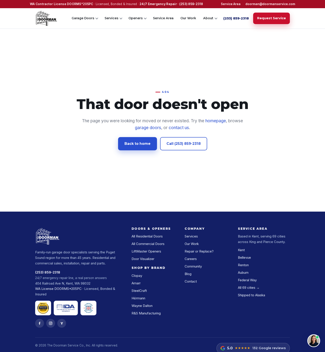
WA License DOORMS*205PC (58, 289)
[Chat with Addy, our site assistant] (313, 340)
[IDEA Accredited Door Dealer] (88, 308)
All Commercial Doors (148, 244)
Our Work (188, 18)
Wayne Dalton (142, 306)
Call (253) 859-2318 (183, 144)
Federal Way (247, 280)
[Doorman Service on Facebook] (39, 323)
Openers (135, 18)
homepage (215, 120)
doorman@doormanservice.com (270, 4)
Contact (191, 281)
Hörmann (138, 298)
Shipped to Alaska (251, 295)
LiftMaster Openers (146, 251)
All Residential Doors (147, 236)
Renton (243, 265)
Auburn (243, 272)
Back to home (137, 144)
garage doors (148, 127)
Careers (191, 259)
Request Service (271, 18)
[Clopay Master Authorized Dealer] (43, 308)
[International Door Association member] (66, 308)
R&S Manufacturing (146, 313)
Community (193, 266)
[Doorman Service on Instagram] (50, 323)
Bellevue (244, 257)
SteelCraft (139, 291)
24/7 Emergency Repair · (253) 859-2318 (171, 4)
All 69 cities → (249, 287)
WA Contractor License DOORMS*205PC (61, 4)
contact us (179, 127)
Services (111, 18)
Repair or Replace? (199, 251)
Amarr (136, 283)
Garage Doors (83, 18)
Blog (188, 274)
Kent (241, 250)
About (208, 18)
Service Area (231, 4)
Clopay (137, 276)
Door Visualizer (143, 259)
